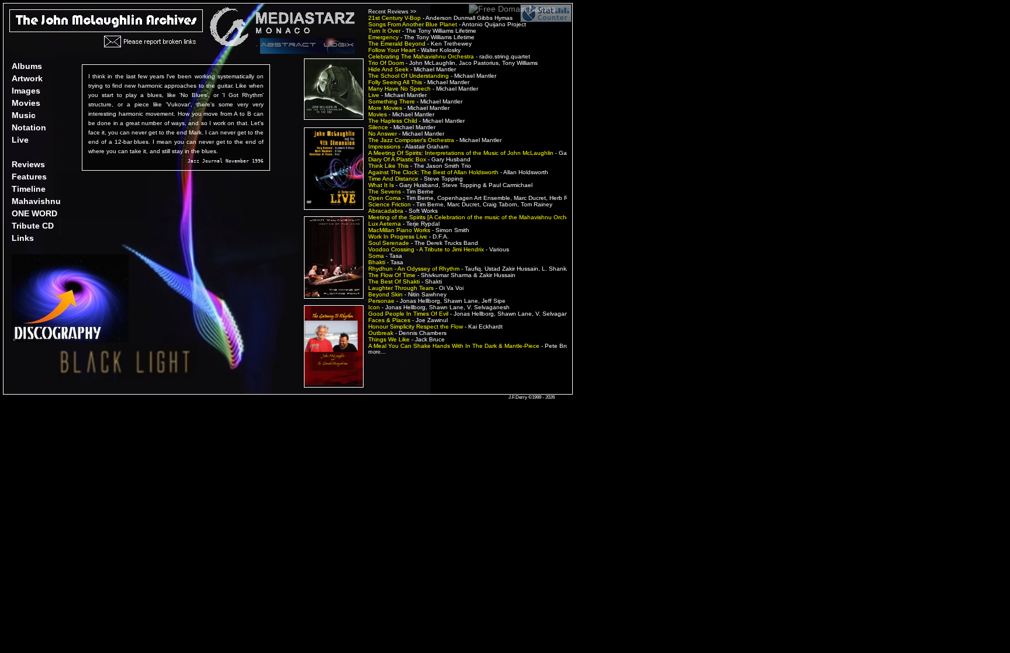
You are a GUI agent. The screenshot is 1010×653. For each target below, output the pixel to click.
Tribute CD (33, 225)
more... (377, 352)
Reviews (28, 164)
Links (23, 238)
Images (26, 90)
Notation (29, 127)
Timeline (29, 189)
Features (29, 176)
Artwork (27, 78)
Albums (27, 66)
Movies (26, 103)
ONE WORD (34, 213)
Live (20, 139)
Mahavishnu (36, 201)
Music (24, 115)
